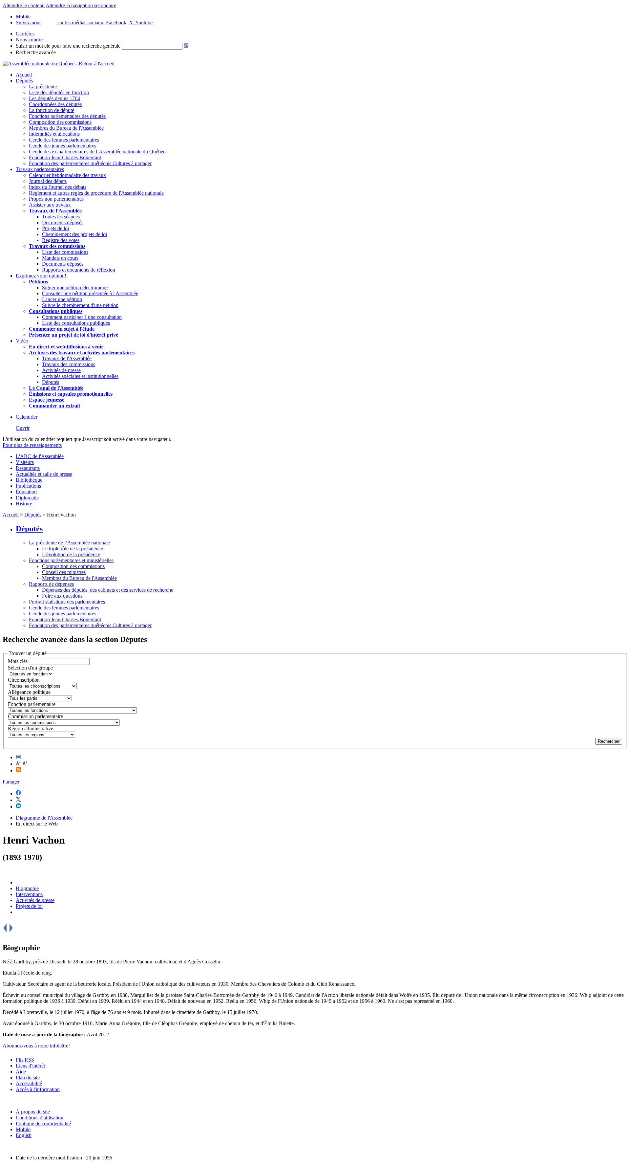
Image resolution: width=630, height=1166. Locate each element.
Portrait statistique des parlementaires (67, 602)
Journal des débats (48, 181)
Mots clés (18, 661)
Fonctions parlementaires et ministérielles (71, 560)
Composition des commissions (60, 122)
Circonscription (24, 680)
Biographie (27, 888)
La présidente (43, 86)
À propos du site (33, 1111)
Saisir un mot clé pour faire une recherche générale (68, 46)
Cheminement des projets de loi (74, 234)
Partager (11, 781)
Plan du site (28, 1077)
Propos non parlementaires (56, 199)
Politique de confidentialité (43, 1123)
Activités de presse (61, 370)
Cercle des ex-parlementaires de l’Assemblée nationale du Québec (97, 151)
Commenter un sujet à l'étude (61, 329)
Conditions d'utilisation (39, 1117)
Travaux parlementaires (40, 169)
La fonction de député (51, 110)
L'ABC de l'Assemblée (40, 456)
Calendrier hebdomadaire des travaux (67, 175)
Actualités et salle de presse (44, 474)
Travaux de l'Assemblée (55, 210)
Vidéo (22, 340)
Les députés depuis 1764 (54, 98)
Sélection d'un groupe (30, 668)
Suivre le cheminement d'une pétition (80, 305)
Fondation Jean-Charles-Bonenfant (65, 157)
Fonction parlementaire (31, 704)
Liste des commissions (65, 252)
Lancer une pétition (62, 299)
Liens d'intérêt (30, 1065)
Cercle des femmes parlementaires (64, 140)
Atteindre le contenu (24, 5)
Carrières (25, 33)
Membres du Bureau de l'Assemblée (66, 128)
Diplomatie (27, 497)
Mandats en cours (60, 258)
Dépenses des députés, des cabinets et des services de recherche (107, 590)
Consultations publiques (55, 311)
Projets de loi (55, 228)
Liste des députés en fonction (59, 92)
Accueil (24, 74)
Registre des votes (60, 240)
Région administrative (30, 728)
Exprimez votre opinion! (41, 275)
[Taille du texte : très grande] (25, 764)
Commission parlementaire (35, 716)
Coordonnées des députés (55, 104)
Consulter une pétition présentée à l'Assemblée (90, 293)
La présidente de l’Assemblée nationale (69, 542)
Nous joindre (29, 39)
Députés (24, 80)
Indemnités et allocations (54, 134)
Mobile (23, 1129)
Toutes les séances (61, 216)
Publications (28, 486)
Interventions (29, 894)
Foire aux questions (62, 596)
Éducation (26, 492)
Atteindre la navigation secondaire (81, 5)
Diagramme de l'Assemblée (44, 818)
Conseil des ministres (64, 572)
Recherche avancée (36, 52)
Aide (21, 1071)
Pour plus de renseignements (32, 445)
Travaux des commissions (57, 246)
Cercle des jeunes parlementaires (62, 145)
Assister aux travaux (50, 205)
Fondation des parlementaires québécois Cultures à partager (90, 163)
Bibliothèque (29, 480)
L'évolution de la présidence (71, 554)
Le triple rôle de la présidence (72, 548)
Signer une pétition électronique (75, 287)
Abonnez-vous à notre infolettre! (36, 1045)
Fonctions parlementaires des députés (67, 116)
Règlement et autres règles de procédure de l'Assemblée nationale (96, 193)
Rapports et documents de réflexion (78, 270)
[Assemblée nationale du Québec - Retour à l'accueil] (59, 63)
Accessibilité (29, 1083)
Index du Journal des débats (57, 187)
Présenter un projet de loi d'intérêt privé (73, 335)
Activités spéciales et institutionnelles (80, 376)
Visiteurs (25, 462)
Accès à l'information (38, 1089)
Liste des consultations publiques (76, 323)
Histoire (24, 503)
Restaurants (28, 468)
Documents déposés (62, 222)
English (24, 1135)
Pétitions (38, 281)
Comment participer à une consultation (82, 317)
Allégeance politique (29, 692)
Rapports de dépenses (51, 584)
